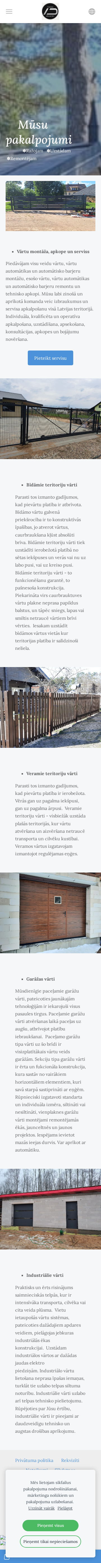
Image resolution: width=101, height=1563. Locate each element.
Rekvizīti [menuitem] (70, 1460)
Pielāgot (65, 1508)
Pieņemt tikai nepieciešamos (50, 1541)
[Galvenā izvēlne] (9, 11)
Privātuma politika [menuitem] (34, 1460)
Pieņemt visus (50, 1525)
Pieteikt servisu (50, 358)
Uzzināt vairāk (41, 1508)
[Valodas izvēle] (92, 11)
